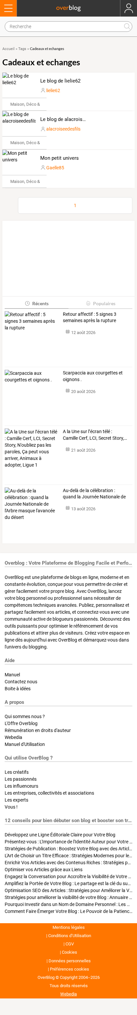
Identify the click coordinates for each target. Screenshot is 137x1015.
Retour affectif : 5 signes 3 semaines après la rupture (89, 317)
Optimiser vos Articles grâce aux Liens (43, 869)
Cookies (69, 952)
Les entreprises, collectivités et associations (49, 793)
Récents (40, 303)
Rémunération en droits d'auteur (38, 730)
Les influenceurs (21, 786)
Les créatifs (17, 772)
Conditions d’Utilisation (69, 935)
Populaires (104, 303)
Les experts (16, 800)
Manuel (12, 674)
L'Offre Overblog (21, 723)
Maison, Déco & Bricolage (34, 104)
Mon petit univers (59, 158)
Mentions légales (69, 927)
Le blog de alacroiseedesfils (71, 119)
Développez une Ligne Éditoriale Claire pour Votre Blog (60, 834)
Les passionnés (21, 779)
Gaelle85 (55, 167)
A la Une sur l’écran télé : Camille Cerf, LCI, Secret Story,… (95, 435)
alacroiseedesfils (63, 129)
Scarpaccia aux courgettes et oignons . (93, 376)
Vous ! (11, 807)
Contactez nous (21, 681)
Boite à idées (18, 688)
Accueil (8, 49)
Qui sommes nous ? (25, 716)
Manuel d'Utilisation (25, 744)
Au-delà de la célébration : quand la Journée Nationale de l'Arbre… (94, 494)
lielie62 (53, 90)
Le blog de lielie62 (60, 81)
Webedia (13, 737)
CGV (70, 943)
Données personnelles (70, 960)
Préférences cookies (69, 969)
